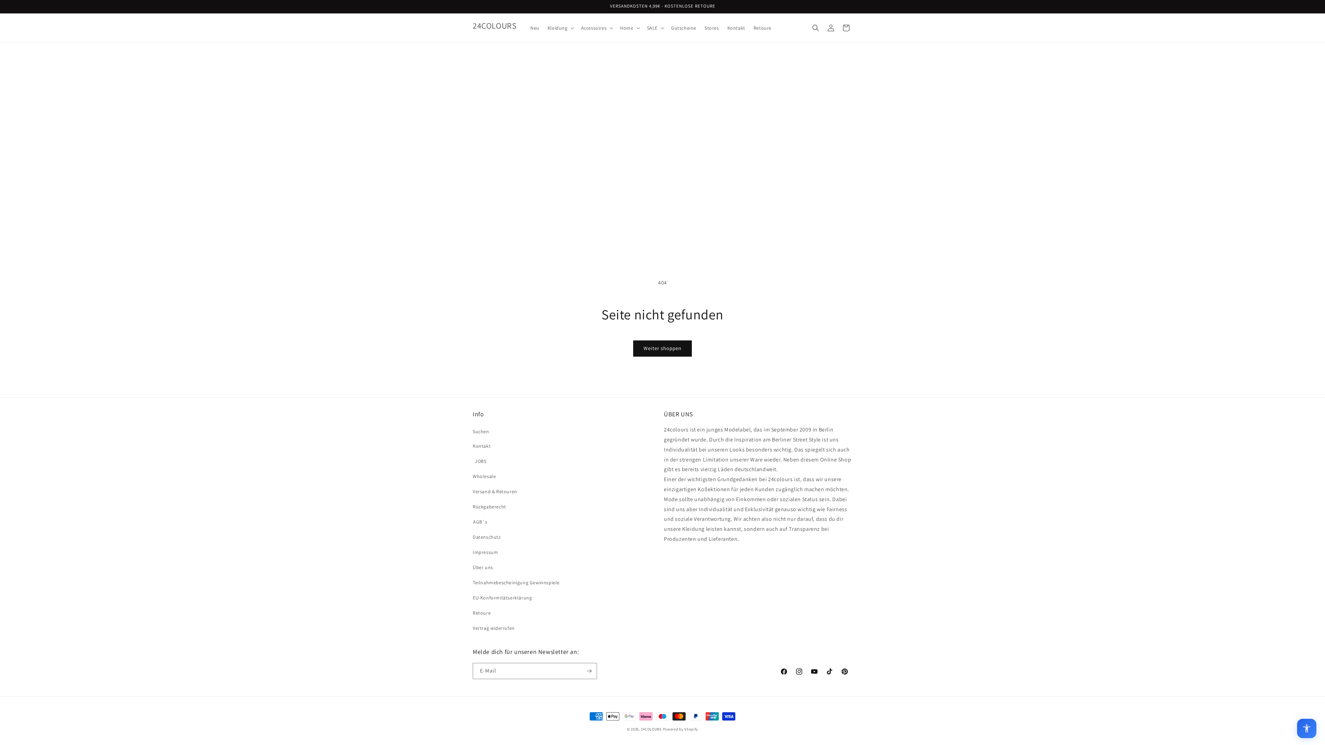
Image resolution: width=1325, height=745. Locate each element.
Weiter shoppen (662, 348)
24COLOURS (651, 729)
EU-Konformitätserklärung (502, 598)
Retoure (482, 613)
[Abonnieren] (589, 671)
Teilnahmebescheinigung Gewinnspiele (516, 582)
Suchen (481, 431)
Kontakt (482, 446)
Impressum (485, 552)
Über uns (483, 567)
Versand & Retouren (495, 491)
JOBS (480, 461)
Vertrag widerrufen (494, 628)
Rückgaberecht (489, 507)
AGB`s (480, 522)
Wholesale (484, 476)
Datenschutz (487, 537)
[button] (560, 28)
